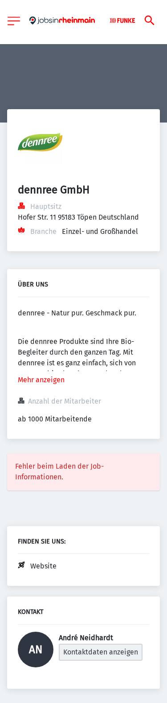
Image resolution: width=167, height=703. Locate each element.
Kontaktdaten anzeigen (100, 652)
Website (43, 566)
